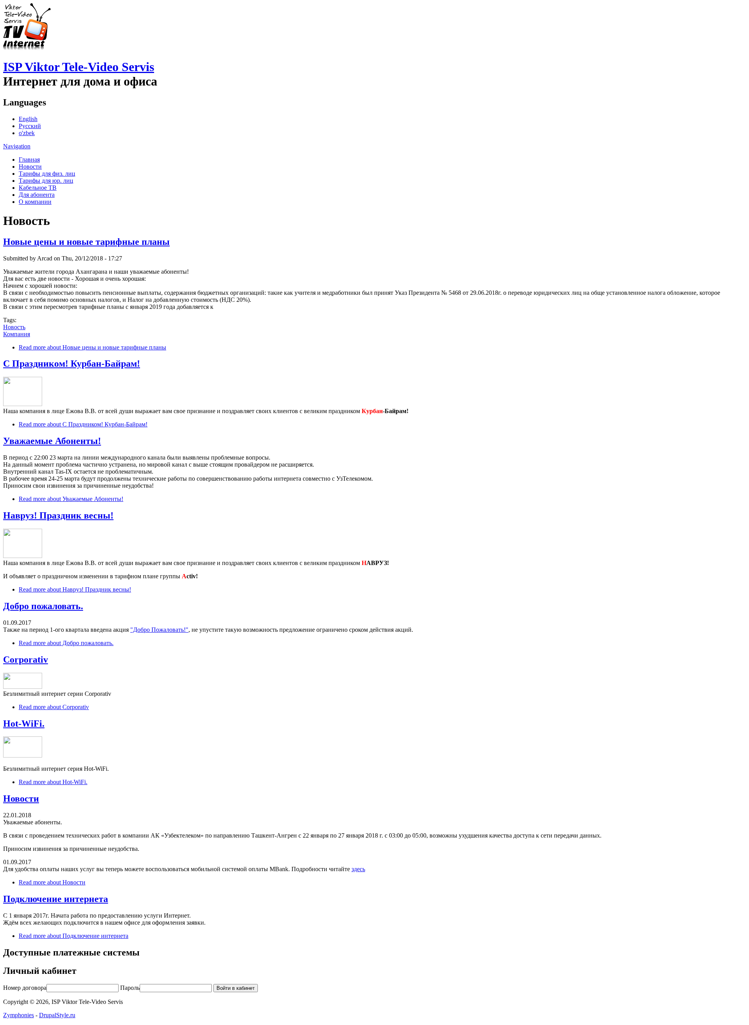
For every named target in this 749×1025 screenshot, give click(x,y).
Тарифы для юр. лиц (46, 180)
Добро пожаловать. (43, 606)
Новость (14, 327)
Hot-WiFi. (23, 723)
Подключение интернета (55, 899)
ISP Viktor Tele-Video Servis (78, 67)
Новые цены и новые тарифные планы (86, 242)
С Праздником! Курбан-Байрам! (71, 363)
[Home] (27, 48)
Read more (92, 347)
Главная (29, 159)
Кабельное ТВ (38, 187)
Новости (30, 166)
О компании (35, 201)
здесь (358, 869)
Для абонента (37, 194)
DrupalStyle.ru (57, 1015)
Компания (16, 334)
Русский (30, 126)
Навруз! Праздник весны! (58, 515)
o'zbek (27, 133)
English (28, 119)
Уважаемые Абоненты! (52, 441)
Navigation (16, 146)
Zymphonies (18, 1015)
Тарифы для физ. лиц (47, 173)
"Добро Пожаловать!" (159, 629)
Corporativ (25, 659)
